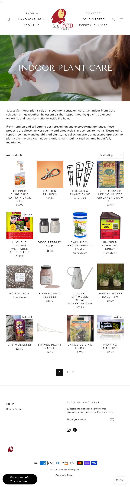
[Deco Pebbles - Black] (47, 250)
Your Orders (93, 19)
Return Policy (13, 408)
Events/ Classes (93, 25)
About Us (31, 25)
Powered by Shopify (64, 474)
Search (10, 403)
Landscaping (30, 19)
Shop (30, 13)
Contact (93, 13)
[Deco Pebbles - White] (52, 250)
